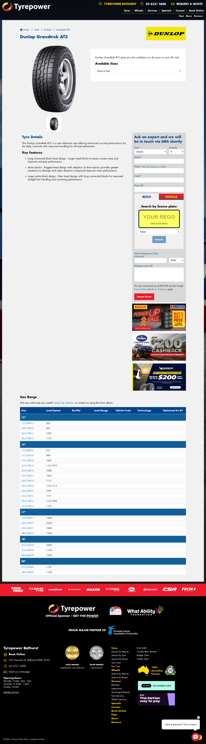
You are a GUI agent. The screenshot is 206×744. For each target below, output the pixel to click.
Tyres (127, 10)
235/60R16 (27, 470)
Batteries (115, 684)
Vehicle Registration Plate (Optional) (146, 255)
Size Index (142, 647)
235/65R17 (27, 528)
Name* (137, 157)
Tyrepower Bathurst (119, 4)
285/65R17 (27, 533)
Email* (137, 176)
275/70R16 (27, 506)
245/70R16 (27, 480)
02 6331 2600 (156, 4)
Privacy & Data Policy (19, 739)
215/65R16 (27, 455)
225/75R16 (27, 465)
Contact (180, 10)
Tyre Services (117, 695)
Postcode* (139, 185)
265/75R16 (27, 501)
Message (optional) (143, 265)
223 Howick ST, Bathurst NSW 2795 (29, 660)
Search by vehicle (63, 403)
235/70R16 (27, 475)
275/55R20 (27, 567)
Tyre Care (116, 662)
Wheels (139, 10)
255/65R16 (27, 490)
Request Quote (144, 296)
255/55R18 (27, 545)
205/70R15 (27, 428)
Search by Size (118, 655)
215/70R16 (27, 460)
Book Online (196, 10)
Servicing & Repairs (120, 692)
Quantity (173, 147)
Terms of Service (159, 289)
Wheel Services (118, 699)
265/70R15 (27, 438)
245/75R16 (27, 485)
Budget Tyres (143, 655)
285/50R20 (27, 572)
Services (152, 10)
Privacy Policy (140, 289)
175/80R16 (27, 450)
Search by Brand (119, 659)
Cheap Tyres (143, 658)
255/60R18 (27, 550)
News (189, 16)
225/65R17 (27, 523)
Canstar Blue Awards (147, 651)
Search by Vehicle (120, 651)
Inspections (116, 688)
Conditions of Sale (37, 739)
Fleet (181, 16)
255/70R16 (27, 496)
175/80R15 (27, 423)
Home (26, 29)
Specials (166, 10)
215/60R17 (27, 518)
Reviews (198, 16)
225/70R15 (27, 433)
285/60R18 (27, 555)
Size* (137, 147)
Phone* (150, 166)
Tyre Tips (115, 666)
